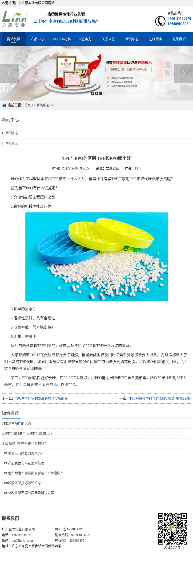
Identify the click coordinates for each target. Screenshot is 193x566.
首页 (27, 105)
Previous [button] (9, 73)
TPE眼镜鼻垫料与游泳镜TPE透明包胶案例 (160, 398)
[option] (96, 73)
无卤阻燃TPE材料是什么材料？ (25, 443)
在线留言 (155, 39)
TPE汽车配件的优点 (16, 423)
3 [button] (100, 93)
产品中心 (37, 39)
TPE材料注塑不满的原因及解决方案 (28, 493)
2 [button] (96, 93)
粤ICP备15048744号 (69, 529)
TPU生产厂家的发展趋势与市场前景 (41, 398)
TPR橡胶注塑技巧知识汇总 (21, 483)
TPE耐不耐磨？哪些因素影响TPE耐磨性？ (33, 473)
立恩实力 (84, 39)
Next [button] (183, 73)
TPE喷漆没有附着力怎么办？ (23, 453)
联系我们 (179, 39)
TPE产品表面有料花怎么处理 (23, 463)
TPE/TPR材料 (61, 39)
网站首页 (13, 39)
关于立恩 (108, 39)
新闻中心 (132, 39)
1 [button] (92, 93)
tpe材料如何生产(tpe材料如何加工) (27, 433)
